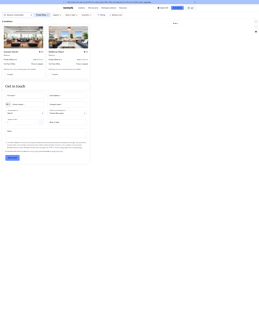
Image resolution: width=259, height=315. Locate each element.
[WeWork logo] (68, 8)
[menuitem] (81, 7)
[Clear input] (31, 15)
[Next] (66, 2)
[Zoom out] (256, 27)
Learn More (147, 2)
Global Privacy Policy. (57, 151)
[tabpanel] (46, 49)
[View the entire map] (256, 32)
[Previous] (64, 2)
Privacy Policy (78, 147)
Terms (62, 147)
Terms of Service (35, 151)
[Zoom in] (256, 22)
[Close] (195, 2)
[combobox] (8, 104)
